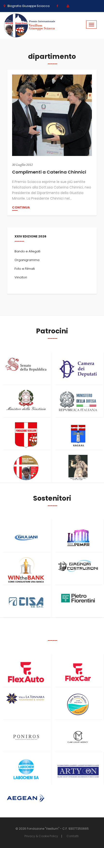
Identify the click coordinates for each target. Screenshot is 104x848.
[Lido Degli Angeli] (78, 705)
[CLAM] (78, 737)
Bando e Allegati (27, 251)
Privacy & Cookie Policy (41, 836)
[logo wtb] (26, 570)
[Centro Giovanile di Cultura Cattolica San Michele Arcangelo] (78, 468)
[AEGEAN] (26, 798)
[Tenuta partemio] (26, 698)
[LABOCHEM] (26, 770)
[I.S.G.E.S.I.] (78, 435)
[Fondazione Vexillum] (26, 435)
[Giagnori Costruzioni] (78, 565)
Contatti (73, 836)
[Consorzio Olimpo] (78, 536)
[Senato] (26, 364)
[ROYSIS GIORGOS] (78, 769)
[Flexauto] (26, 672)
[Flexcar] (78, 672)
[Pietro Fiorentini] (78, 598)
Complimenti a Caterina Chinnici (49, 172)
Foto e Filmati (25, 268)
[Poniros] (26, 737)
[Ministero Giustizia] (26, 401)
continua (21, 208)
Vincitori (21, 277)
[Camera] (78, 369)
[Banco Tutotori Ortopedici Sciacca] (26, 468)
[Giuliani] (26, 537)
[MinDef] (78, 401)
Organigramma (27, 260)
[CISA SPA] (26, 602)
